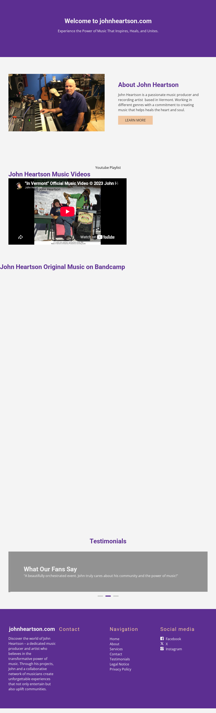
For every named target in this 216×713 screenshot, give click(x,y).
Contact (116, 653)
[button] (16, 572)
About (114, 643)
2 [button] (108, 595)
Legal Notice (119, 663)
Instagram (174, 648)
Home (114, 638)
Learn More (135, 120)
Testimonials (120, 658)
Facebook (173, 638)
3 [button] (116, 595)
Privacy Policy (120, 668)
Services (116, 648)
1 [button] (100, 595)
